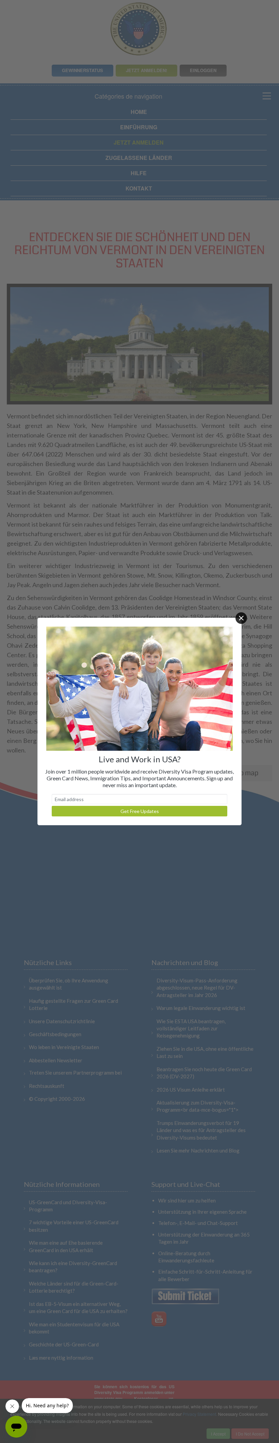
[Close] (241, 618)
